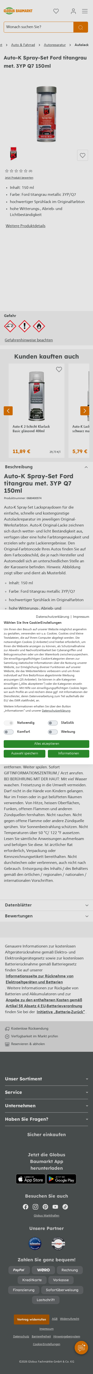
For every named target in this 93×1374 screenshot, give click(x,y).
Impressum (81, 617)
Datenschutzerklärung (52, 617)
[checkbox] (9, 723)
